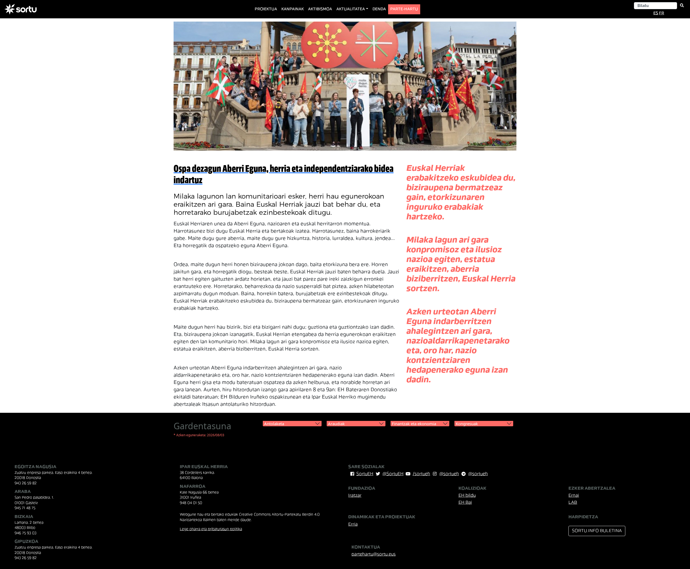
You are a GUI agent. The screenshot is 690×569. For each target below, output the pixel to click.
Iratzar (354, 495)
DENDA (379, 9)
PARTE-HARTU (404, 9)
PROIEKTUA (267, 9)
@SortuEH (392, 474)
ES (655, 13)
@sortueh (449, 474)
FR (661, 13)
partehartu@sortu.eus (373, 554)
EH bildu (467, 495)
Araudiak (336, 423)
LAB (572, 502)
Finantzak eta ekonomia (414, 423)
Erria (353, 524)
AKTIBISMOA (320, 9)
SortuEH (364, 474)
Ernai (573, 495)
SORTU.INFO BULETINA (597, 531)
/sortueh (421, 474)
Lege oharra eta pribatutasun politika (211, 529)
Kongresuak (467, 423)
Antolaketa (274, 423)
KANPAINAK (292, 9)
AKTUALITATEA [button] (350, 9)
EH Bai (465, 502)
